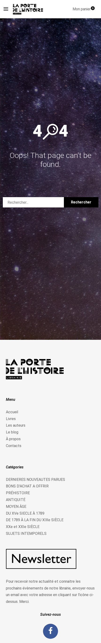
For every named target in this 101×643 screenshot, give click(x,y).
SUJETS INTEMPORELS (26, 533)
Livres (11, 419)
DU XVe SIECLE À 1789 (25, 513)
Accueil (12, 412)
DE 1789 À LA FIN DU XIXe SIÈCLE (34, 520)
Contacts (13, 446)
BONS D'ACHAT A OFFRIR (27, 486)
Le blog (12, 432)
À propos (13, 439)
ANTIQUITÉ (15, 500)
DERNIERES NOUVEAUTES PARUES (35, 479)
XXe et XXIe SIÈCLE (22, 526)
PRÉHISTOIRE (18, 493)
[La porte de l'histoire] (29, 9)
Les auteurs (15, 425)
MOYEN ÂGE (16, 506)
